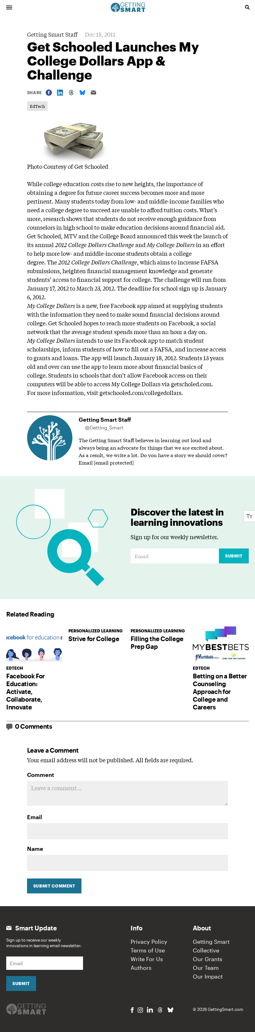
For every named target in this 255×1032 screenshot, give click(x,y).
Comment (40, 774)
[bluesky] (170, 1010)
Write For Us (147, 959)
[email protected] (114, 462)
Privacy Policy (149, 941)
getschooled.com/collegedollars (140, 392)
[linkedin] (150, 1010)
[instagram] (140, 1010)
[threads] (160, 1010)
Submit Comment (54, 885)
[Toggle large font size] (249, 516)
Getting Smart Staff (52, 34)
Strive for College (93, 638)
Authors (141, 967)
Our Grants (207, 959)
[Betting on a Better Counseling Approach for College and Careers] (221, 643)
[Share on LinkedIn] (60, 92)
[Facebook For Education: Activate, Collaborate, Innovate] (34, 643)
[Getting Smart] (128, 6)
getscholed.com (191, 384)
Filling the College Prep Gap (157, 642)
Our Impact (208, 976)
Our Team (206, 967)
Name (35, 848)
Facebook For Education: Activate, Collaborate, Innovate (25, 691)
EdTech (37, 106)
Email (34, 817)
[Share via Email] (93, 92)
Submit (234, 555)
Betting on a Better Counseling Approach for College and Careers (220, 691)
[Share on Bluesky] (82, 92)
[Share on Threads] (71, 92)
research (54, 218)
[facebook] (132, 1010)
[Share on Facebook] (49, 92)
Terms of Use (148, 950)
